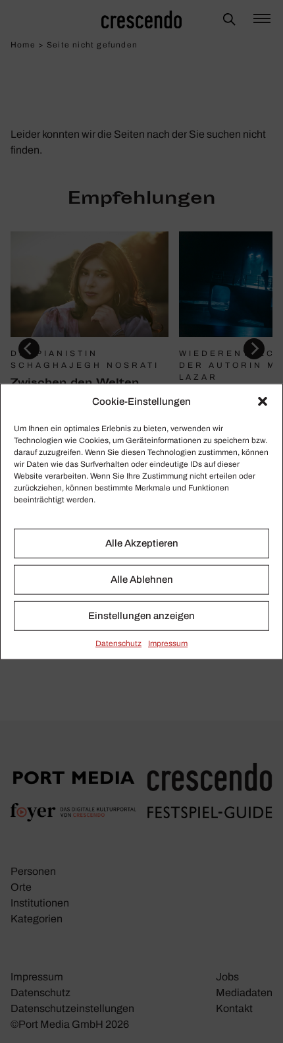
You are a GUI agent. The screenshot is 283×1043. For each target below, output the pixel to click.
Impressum (168, 642)
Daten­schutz (118, 642)
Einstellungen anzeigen (141, 616)
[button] (262, 401)
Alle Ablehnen (142, 579)
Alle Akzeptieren (141, 543)
